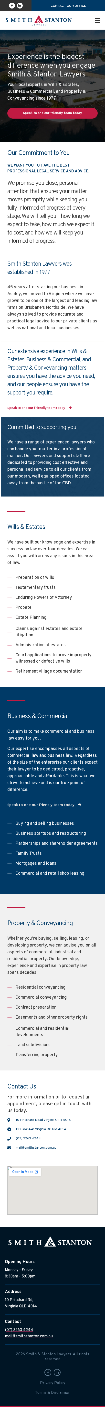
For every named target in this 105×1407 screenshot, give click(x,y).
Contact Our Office (68, 6)
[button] (98, 20)
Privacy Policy (52, 1383)
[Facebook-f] (12, 6)
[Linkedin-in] (20, 6)
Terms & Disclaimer (52, 1392)
